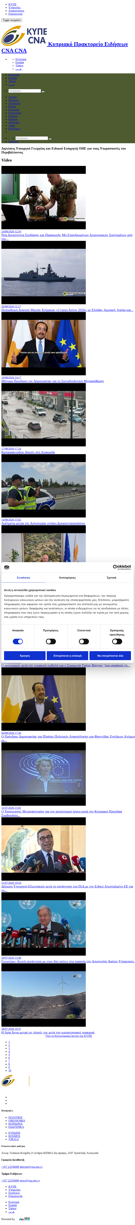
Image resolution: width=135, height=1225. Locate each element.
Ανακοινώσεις (16, 10)
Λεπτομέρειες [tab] (67, 577)
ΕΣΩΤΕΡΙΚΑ (16, 1126)
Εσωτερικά (14, 112)
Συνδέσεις (14, 1192)
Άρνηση (25, 655)
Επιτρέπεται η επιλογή (68, 655)
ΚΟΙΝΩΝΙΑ (15, 1123)
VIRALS (13, 1139)
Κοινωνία (13, 109)
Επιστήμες (14, 128)
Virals (11, 125)
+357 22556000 (10, 1180)
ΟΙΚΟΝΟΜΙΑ (16, 1120)
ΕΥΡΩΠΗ (14, 1132)
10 (9, 1070)
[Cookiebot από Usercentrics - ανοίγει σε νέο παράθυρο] (115, 567)
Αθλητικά (13, 122)
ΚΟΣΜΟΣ (14, 1136)
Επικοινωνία (15, 13)
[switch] (51, 641)
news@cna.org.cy (30, 1180)
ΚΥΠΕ (12, 4)
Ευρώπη (13, 116)
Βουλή (12, 106)
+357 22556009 (10, 1166)
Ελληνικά (20, 59)
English (19, 62)
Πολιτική (13, 100)
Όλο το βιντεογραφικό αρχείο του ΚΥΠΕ (69, 1035)
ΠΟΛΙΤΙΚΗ (15, 1117)
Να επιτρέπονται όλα (110, 655)
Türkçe (19, 65)
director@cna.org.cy (31, 1166)
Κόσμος (13, 119)
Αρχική (12, 97)
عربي (18, 68)
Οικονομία (14, 103)
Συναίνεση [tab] (23, 577)
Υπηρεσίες (14, 7)
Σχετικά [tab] (111, 577)
